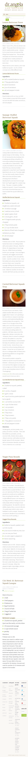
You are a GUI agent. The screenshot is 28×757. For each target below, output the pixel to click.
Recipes (4, 699)
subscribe (24, 708)
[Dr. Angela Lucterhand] (14, 5)
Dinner (10, 696)
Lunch (10, 713)
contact (4, 715)
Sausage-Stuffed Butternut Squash (10, 116)
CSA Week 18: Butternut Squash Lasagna (13, 582)
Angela (18, 43)
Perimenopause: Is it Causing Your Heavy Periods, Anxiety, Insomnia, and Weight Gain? (19, 706)
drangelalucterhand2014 (8, 588)
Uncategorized (12, 723)
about (4, 710)
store (4, 704)
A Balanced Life (7, 374)
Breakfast (11, 686)
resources (5, 701)
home (4, 707)
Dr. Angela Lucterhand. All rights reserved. (18, 755)
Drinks (10, 698)
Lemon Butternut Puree (13, 22)
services (5, 713)
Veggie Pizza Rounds (11, 456)
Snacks (10, 720)
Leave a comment (6, 43)
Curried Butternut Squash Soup (14, 285)
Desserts (11, 693)
